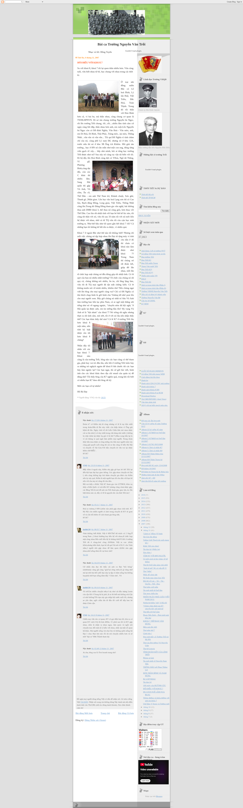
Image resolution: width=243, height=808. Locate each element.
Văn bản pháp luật (148, 402)
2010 (143, 514)
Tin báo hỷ (147, 682)
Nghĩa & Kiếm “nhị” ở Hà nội (155, 603)
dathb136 (87, 529)
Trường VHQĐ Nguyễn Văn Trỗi (154, 291)
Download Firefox (148, 396)
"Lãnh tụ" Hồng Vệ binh (153, 534)
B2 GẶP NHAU (149, 679)
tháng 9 (147, 710)
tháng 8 (147, 713)
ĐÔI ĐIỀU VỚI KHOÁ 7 (153, 689)
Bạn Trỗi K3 (146, 260)
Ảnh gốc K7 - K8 (148, 478)
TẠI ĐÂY (84, 702)
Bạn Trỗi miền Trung (149, 263)
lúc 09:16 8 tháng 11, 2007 (102, 587)
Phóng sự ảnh (148, 658)
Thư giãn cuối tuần (150, 587)
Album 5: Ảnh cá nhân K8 (151, 450)
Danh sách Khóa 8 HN (150, 390)
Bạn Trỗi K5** (147, 272)
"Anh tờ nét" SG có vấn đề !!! (155, 568)
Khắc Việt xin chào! (151, 546)
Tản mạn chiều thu (150, 593)
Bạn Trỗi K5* (146, 269)
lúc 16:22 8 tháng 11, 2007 (98, 615)
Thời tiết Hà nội (147, 194)
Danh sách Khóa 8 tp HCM (152, 393)
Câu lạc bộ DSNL (148, 301)
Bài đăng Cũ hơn (126, 713)
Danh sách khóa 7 (148, 386)
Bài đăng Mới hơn (84, 713)
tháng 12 (147, 527)
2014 (143, 501)
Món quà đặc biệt (150, 627)
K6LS (143, 279)
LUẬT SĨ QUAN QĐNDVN (152, 371)
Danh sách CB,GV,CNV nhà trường (155, 383)
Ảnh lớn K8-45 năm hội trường (153, 481)
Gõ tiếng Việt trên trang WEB (153, 374)
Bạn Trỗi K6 (146, 282)
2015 (143, 498)
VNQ (85, 465)
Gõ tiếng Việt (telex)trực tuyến (153, 254)
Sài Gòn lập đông (150, 537)
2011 (143, 511)
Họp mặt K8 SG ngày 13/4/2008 (154, 465)
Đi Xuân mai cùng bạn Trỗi (154, 578)
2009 (143, 517)
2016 (143, 495)
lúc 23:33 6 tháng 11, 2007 (98, 465)
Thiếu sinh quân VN (149, 276)
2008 (143, 521)
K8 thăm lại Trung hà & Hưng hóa (155, 472)
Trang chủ (105, 713)
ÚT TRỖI (97, 12)
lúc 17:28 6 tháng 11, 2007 (102, 420)
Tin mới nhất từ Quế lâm (152, 590)
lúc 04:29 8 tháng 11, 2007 (102, 563)
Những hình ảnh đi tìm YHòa (152, 475)
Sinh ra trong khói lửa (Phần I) (153, 285)
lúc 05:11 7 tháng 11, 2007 (102, 505)
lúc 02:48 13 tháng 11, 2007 (103, 648)
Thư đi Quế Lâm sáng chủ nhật (155, 565)
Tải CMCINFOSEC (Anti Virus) (153, 399)
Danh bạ (144, 380)
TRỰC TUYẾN (144, 215)
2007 (143, 524)
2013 (143, 504)
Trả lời (85, 457)
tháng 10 (147, 707)
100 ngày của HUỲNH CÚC (154, 685)
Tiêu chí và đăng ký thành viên (153, 294)
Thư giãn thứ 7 (149, 630)
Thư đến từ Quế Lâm (151, 612)
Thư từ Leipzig (149, 649)
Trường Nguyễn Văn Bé (150, 297)
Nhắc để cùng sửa (150, 575)
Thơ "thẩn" (147, 571)
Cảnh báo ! (147, 633)
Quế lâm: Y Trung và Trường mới (156, 704)
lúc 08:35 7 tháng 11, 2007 (102, 529)
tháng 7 (147, 717)
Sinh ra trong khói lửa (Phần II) (153, 288)
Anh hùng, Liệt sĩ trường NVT (153, 251)
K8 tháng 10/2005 (148, 468)
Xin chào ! (147, 552)
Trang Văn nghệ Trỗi (149, 266)
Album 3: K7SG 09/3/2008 (152, 444)
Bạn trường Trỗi (147, 257)
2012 (143, 508)
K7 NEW (145, 304)
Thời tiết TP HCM (148, 198)
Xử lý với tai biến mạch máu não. (154, 405)
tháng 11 (147, 530)
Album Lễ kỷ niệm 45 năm (152, 429)
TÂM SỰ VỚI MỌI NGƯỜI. (154, 556)
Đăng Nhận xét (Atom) (95, 720)
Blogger (159, 796)
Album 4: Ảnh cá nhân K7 (151, 447)
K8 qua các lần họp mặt (150, 421)
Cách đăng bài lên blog (150, 377)
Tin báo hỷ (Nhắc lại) (151, 549)
